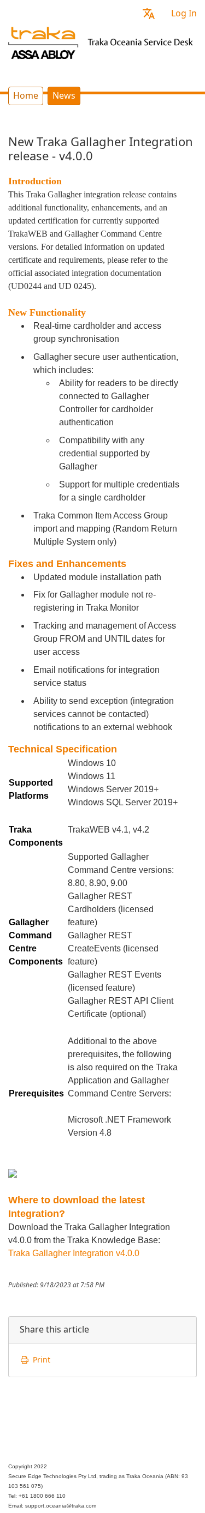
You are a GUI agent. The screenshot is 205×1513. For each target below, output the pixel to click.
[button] (149, 13)
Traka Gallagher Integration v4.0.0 (73, 1253)
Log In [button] (184, 13)
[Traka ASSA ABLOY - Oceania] (102, 41)
